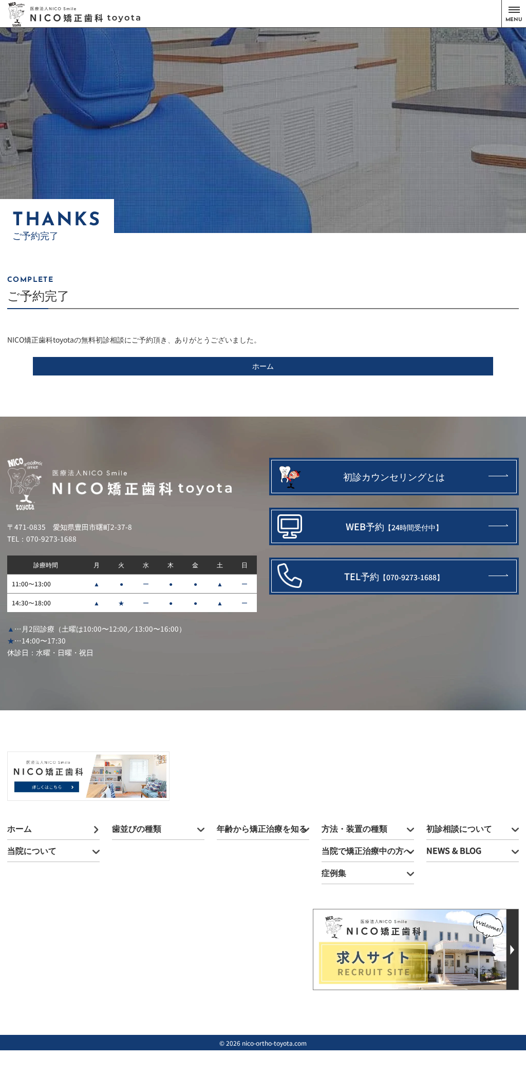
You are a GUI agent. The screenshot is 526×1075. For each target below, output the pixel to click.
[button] (513, 14)
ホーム (263, 366)
